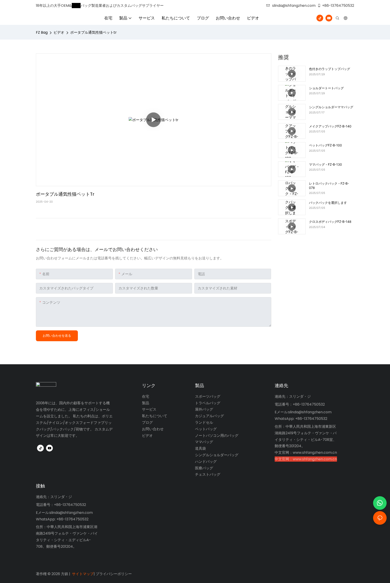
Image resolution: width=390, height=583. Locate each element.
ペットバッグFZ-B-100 (325, 145)
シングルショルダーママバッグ (331, 107)
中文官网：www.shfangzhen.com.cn (306, 452)
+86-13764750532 (338, 5)
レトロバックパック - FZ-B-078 (329, 185)
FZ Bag (42, 32)
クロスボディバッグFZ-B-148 (330, 221)
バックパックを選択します (328, 203)
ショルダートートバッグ (326, 88)
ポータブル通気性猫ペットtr (93, 32)
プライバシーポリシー (114, 573)
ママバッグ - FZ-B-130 (325, 164)
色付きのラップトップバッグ (329, 69)
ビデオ (58, 32)
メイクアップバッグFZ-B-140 (330, 126)
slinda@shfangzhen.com (294, 5)
